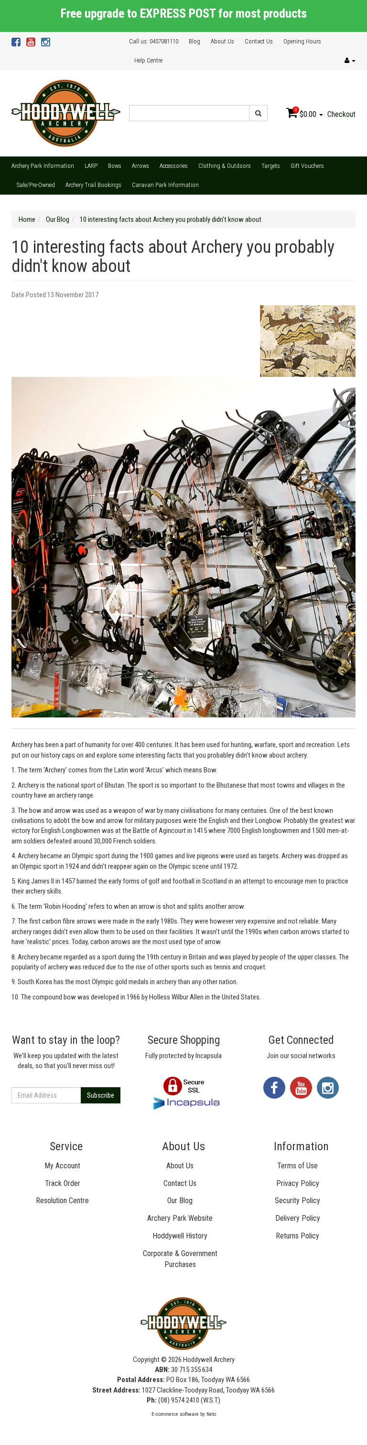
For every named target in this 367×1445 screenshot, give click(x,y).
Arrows (140, 165)
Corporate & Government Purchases (180, 1259)
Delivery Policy (297, 1218)
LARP (91, 165)
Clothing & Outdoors (224, 165)
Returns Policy (297, 1235)
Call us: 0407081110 (153, 41)
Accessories (174, 165)
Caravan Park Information (165, 184)
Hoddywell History (179, 1235)
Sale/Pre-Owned (36, 184)
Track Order (62, 1183)
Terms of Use (297, 1165)
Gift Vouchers (307, 165)
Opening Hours (302, 41)
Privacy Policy (297, 1183)
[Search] (258, 113)
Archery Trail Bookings (93, 184)
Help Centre (148, 60)
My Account (62, 1165)
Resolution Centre (62, 1200)
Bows (114, 165)
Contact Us (259, 41)
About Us (222, 41)
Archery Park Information (42, 165)
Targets (270, 165)
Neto (211, 1414)
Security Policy (297, 1200)
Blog (194, 41)
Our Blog (180, 1200)
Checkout (341, 114)
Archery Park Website (180, 1218)
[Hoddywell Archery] (65, 112)
